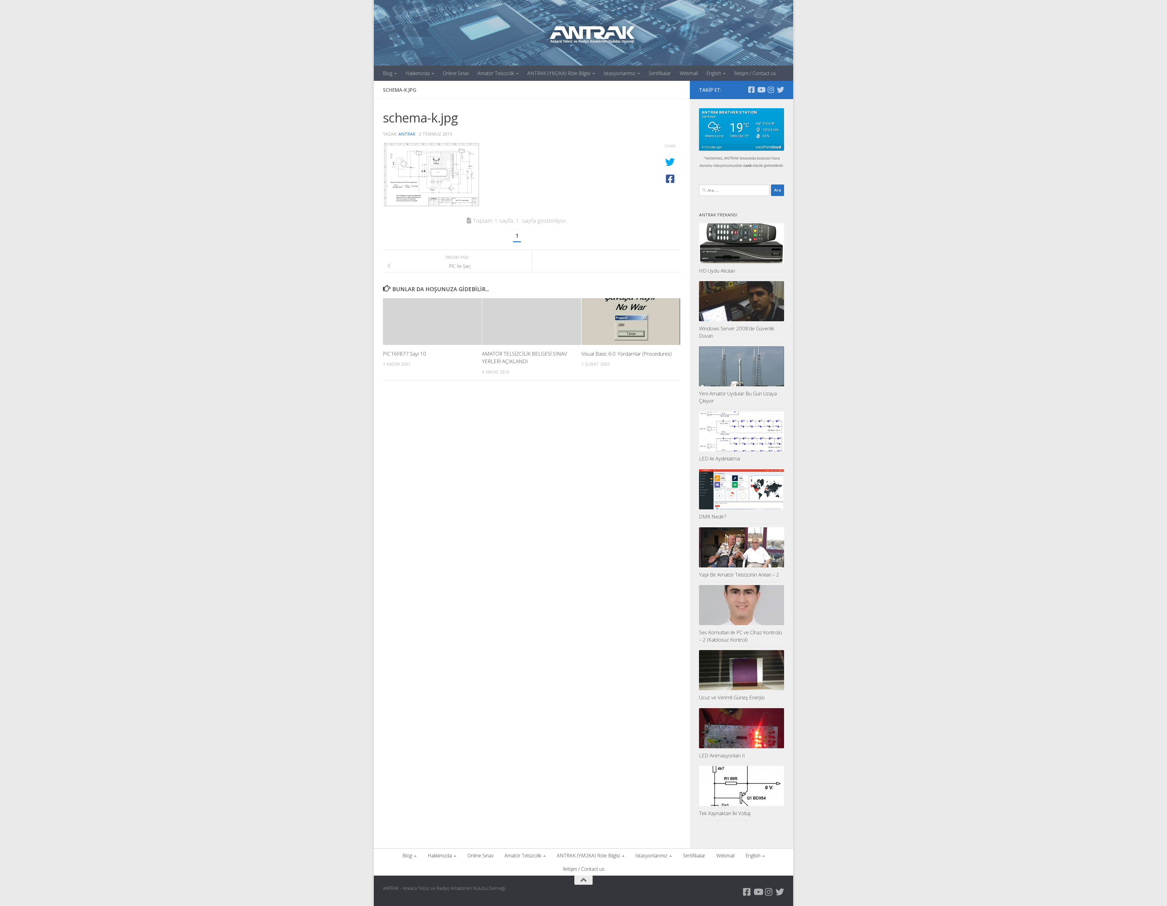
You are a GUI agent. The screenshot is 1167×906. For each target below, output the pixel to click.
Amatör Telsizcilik (495, 73)
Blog (387, 73)
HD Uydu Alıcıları (717, 270)
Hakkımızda (417, 73)
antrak (406, 134)
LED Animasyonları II (722, 755)
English (713, 73)
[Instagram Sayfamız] (770, 89)
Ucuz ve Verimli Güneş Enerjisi (732, 697)
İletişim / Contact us (755, 73)
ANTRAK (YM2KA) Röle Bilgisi (558, 73)
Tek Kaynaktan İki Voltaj (724, 813)
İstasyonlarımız (619, 73)
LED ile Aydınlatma (719, 458)
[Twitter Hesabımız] (780, 89)
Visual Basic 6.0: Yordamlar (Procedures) (626, 353)
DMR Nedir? (712, 516)
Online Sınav (456, 73)
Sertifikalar (660, 73)
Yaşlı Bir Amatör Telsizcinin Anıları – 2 (739, 574)
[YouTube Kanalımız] (761, 89)
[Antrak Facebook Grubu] (751, 89)
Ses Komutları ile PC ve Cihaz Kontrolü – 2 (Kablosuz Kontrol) (740, 636)
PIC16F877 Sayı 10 (404, 353)
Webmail (689, 73)
